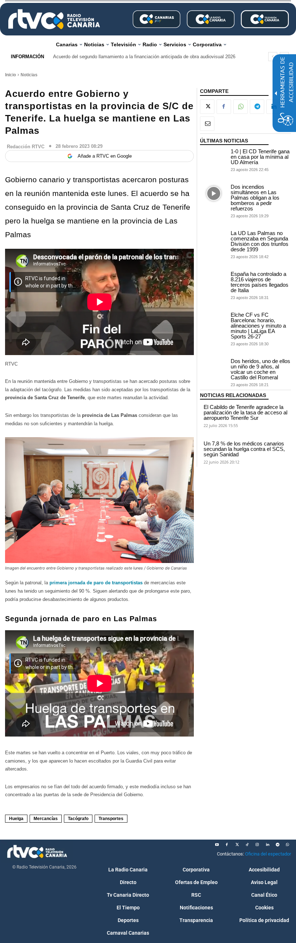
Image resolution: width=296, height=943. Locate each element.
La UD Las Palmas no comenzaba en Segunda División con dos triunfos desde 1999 (259, 241)
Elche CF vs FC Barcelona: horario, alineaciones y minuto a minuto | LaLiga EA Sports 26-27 (258, 326)
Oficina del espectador (268, 854)
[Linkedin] (267, 844)
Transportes (111, 818)
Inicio (10, 74)
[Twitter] (237, 844)
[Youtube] (217, 844)
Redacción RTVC (25, 146)
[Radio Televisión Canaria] (54, 19)
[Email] (207, 123)
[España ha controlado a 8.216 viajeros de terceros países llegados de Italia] (213, 280)
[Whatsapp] (287, 844)
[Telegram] (257, 106)
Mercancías (46, 818)
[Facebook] (224, 106)
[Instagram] (257, 844)
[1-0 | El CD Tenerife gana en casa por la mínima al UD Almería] (213, 158)
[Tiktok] (247, 844)
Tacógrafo (78, 818)
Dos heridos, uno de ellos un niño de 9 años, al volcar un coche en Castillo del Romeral (260, 369)
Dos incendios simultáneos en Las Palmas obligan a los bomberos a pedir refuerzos (255, 198)
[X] (207, 106)
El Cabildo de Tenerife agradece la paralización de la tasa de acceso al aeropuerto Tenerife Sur (245, 412)
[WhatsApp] (240, 106)
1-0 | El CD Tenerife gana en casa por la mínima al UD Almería (260, 156)
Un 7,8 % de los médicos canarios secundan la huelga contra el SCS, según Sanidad (244, 448)
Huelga (16, 818)
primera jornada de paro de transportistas (96, 582)
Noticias (29, 74)
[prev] (272, 56)
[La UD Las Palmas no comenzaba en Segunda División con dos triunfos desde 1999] (213, 239)
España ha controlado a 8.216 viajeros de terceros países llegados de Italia (259, 282)
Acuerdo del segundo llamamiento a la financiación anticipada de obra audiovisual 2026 (144, 56)
